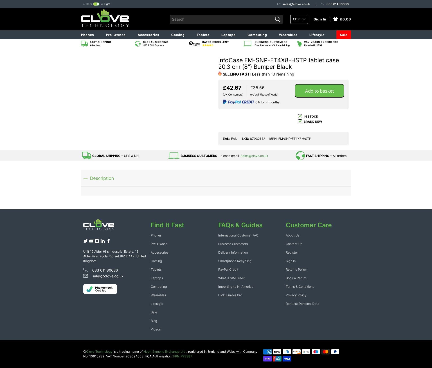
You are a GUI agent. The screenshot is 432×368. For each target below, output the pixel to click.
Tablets (203, 35)
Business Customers (233, 244)
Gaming (178, 35)
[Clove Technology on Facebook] (108, 242)
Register (292, 252)
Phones (87, 35)
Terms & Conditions (300, 286)
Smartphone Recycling (235, 261)
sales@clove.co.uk (296, 4)
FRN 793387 (182, 356)
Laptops (228, 35)
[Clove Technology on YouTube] (91, 242)
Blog (154, 321)
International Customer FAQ (238, 235)
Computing (257, 35)
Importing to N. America (235, 286)
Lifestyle (316, 35)
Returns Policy (296, 269)
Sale (343, 35)
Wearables (288, 35)
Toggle (96, 4)
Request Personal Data (302, 304)
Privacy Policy (296, 295)
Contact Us (294, 244)
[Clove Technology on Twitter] (85, 242)
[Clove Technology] (102, 226)
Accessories (148, 35)
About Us (292, 235)
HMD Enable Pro (230, 295)
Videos (156, 329)
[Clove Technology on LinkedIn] (102, 242)
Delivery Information (233, 252)
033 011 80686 (337, 4)
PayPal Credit (228, 269)
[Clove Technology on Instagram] (97, 242)
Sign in (291, 261)
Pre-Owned (116, 35)
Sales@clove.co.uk (254, 156)
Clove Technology (99, 351)
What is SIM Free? (231, 278)
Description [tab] (102, 178)
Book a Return (296, 278)
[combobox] (221, 19)
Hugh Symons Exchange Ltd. (165, 351)
